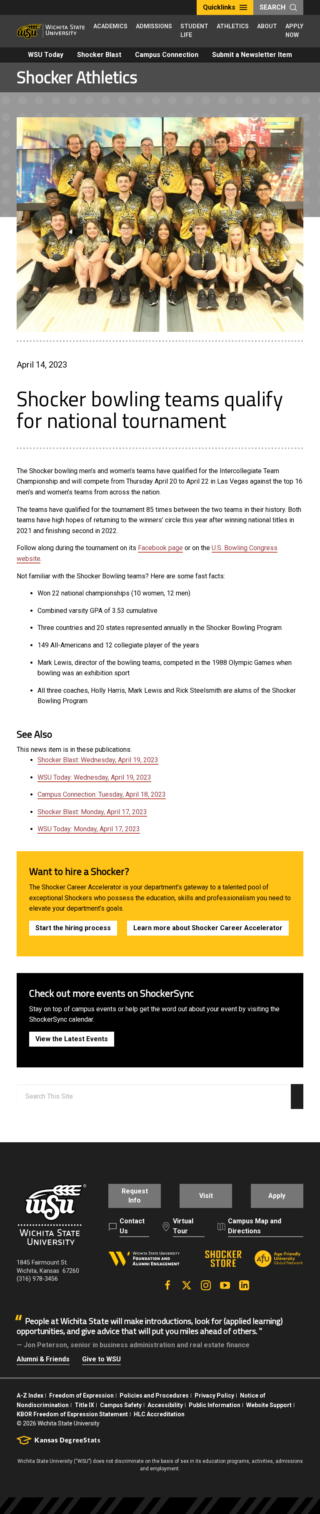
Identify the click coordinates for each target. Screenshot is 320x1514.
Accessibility (165, 1405)
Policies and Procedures (154, 1395)
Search (272, 7)
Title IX (84, 1405)
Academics (110, 26)
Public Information (214, 1405)
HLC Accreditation (159, 1414)
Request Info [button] (135, 1195)
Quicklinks (219, 7)
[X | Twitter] (187, 1285)
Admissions (154, 26)
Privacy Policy (214, 1395)
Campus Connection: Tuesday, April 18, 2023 (102, 794)
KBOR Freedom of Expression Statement (72, 1414)
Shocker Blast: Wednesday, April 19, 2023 (98, 760)
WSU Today (45, 55)
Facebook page (160, 548)
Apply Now (294, 30)
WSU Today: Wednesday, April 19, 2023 (94, 777)
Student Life (194, 30)
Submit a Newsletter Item (252, 55)
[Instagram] (206, 1285)
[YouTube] (225, 1285)
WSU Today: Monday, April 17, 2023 (89, 829)
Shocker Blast (99, 55)
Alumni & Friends (43, 1359)
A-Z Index (30, 1395)
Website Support (269, 1405)
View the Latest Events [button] (71, 1039)
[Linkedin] (244, 1285)
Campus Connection (166, 55)
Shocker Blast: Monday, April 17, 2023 (92, 812)
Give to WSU (101, 1359)
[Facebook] (167, 1285)
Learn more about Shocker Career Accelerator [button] (207, 928)
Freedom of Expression (81, 1395)
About (267, 26)
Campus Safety (121, 1405)
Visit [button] (206, 1196)
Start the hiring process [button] (73, 928)
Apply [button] (276, 1196)
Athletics (233, 26)
